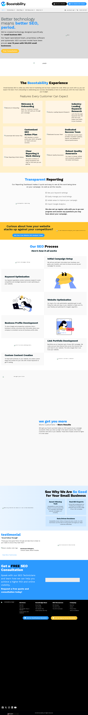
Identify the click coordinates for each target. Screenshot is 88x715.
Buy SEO (22, 606)
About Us (72, 605)
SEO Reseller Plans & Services (24, 609)
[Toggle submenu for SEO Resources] (34, 10)
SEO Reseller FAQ (39, 608)
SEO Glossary (56, 605)
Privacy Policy (73, 608)
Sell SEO (21, 605)
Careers (71, 606)
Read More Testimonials (9, 555)
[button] (3, 707)
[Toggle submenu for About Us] (42, 10)
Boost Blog (38, 605)
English (11, 713)
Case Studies (38, 606)
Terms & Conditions (74, 610)
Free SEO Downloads (57, 608)
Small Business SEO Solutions (24, 612)
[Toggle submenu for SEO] (5, 10)
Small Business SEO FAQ (41, 610)
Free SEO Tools (56, 606)
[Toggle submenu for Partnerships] (14, 10)
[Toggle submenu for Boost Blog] (23, 10)
